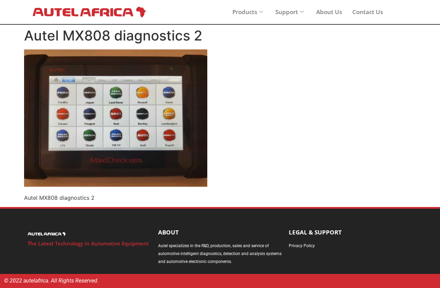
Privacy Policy (302, 245)
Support (286, 12)
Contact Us (367, 12)
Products (244, 12)
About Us (329, 12)
